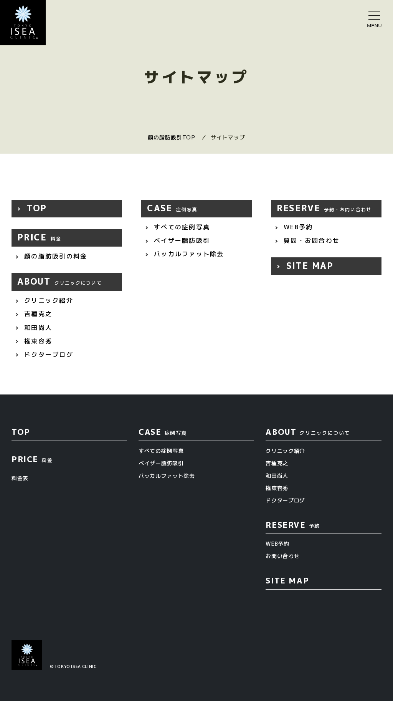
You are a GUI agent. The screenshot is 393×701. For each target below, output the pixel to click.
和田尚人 (36, 327)
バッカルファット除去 (187, 254)
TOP (35, 208)
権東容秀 (36, 341)
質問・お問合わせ (310, 240)
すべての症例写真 (180, 227)
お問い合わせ (282, 556)
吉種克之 (36, 314)
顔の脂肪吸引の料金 (54, 256)
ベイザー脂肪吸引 (180, 240)
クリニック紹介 (47, 300)
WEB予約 (297, 227)
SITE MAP (308, 266)
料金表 (20, 478)
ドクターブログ (47, 354)
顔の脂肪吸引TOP (171, 137)
